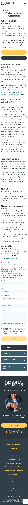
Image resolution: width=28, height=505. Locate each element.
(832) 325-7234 (11, 258)
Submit (14, 338)
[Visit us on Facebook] (10, 431)
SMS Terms (6, 334)
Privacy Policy (14, 334)
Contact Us (14, 52)
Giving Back (14, 456)
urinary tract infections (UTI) (11, 92)
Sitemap (14, 488)
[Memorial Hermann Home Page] (7, 3)
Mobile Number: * (6, 303)
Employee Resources (14, 459)
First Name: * (4, 281)
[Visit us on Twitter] (17, 431)
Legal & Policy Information (14, 463)
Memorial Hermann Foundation (14, 470)
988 (14, 277)
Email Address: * (5, 295)
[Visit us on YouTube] (14, 431)
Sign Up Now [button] (14, 425)
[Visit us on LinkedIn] (6, 431)
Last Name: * (4, 288)
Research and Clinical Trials (14, 452)
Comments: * (4, 310)
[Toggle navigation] (25, 3)
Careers (14, 482)
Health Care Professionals (14, 444)
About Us (14, 448)
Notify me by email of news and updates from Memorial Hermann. (14, 324)
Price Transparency (14, 474)
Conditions (6, 10)
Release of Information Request (14, 467)
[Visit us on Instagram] (21, 431)
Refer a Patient (14, 58)
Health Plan (14, 478)
